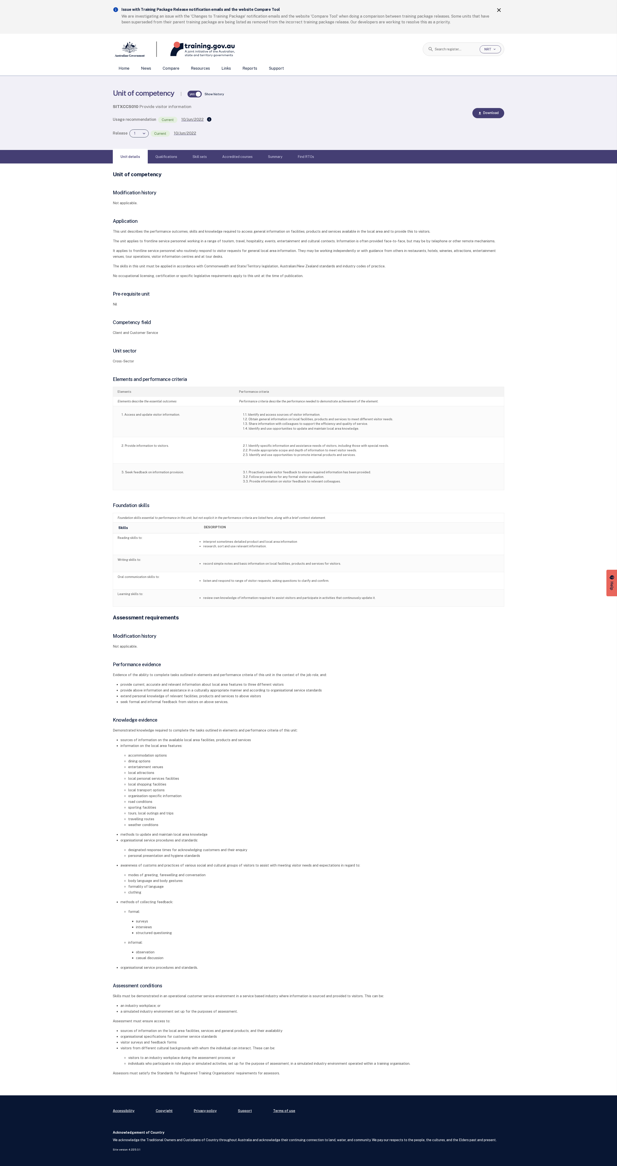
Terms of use (284, 1111)
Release (120, 133)
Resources (200, 68)
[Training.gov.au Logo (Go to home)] (196, 49)
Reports (249, 68)
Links (226, 68)
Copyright (164, 1111)
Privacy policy (205, 1111)
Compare (171, 68)
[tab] (130, 156)
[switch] (195, 94)
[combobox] (455, 49)
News (146, 68)
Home (124, 68)
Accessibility (123, 1111)
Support (276, 68)
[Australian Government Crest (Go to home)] (135, 49)
